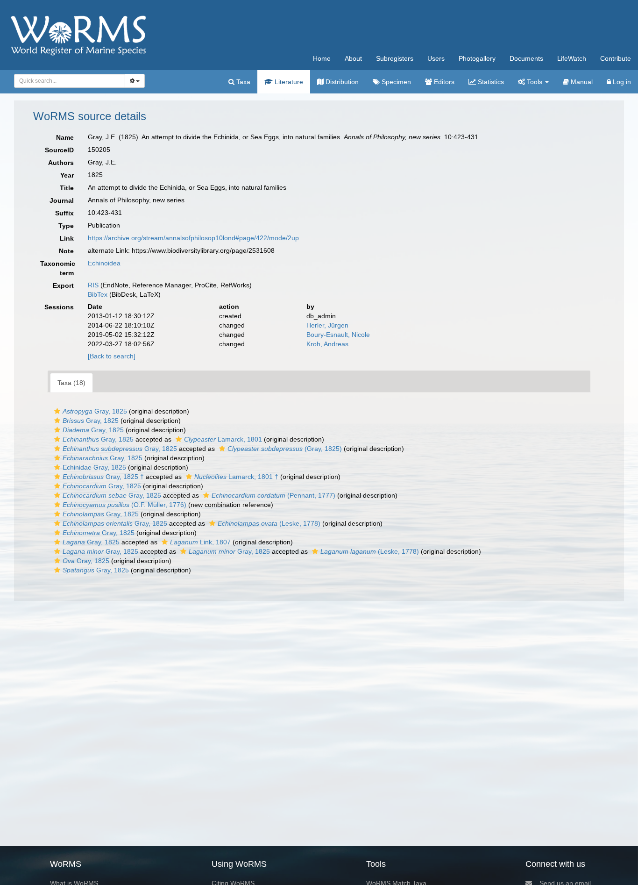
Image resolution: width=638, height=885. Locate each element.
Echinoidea (104, 263)
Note (66, 251)
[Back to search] (111, 356)
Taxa (242, 82)
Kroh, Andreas (327, 344)
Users (436, 58)
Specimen (395, 82)
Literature (288, 82)
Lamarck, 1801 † (236, 476)
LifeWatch (571, 58)
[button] (57, 411)
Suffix (64, 213)
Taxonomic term (57, 268)
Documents (526, 58)
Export (63, 285)
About (353, 58)
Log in (621, 82)
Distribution (341, 82)
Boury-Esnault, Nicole (338, 334)
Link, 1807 (200, 542)
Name (65, 137)
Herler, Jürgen (327, 325)
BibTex (97, 294)
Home (322, 58)
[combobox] (69, 81)
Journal (62, 200)
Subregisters (394, 58)
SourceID (59, 150)
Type (66, 225)
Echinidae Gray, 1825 (94, 467)
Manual (581, 82)
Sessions (59, 307)
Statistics (490, 82)
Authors (61, 162)
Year (67, 175)
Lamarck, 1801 (223, 439)
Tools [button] (534, 82)
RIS (93, 285)
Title (67, 188)
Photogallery (477, 58)
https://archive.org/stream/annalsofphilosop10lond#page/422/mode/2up (193, 238)
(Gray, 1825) (284, 448)
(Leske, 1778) (269, 523)
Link (67, 238)
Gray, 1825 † (103, 476)
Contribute (615, 58)
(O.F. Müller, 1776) (124, 504)
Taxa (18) (71, 382)
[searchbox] (67, 80)
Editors (443, 82)
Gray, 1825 (95, 411)
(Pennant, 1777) (273, 495)
